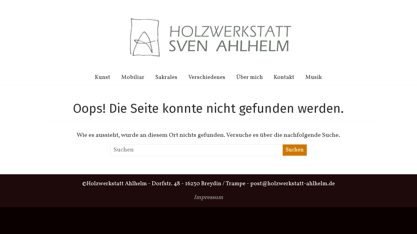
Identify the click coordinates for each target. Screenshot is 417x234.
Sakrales (166, 77)
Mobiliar (132, 77)
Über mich (249, 77)
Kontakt (284, 77)
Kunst (102, 77)
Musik (313, 77)
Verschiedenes (206, 77)
